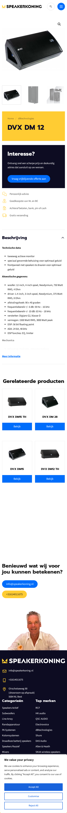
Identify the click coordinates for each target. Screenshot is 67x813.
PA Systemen (8, 730)
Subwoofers (8, 713)
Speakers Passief (10, 746)
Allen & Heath (43, 746)
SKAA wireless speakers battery (48, 754)
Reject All (33, 805)
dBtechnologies (44, 730)
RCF (38, 708)
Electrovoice (42, 724)
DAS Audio (41, 741)
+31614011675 (14, 594)
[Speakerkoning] (22, 6)
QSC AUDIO (42, 719)
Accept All (34, 787)
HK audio (41, 713)
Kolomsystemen (10, 735)
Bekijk (17, 426)
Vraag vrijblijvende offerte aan (29, 179)
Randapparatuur (11, 724)
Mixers (5, 752)
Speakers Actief (10, 708)
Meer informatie (11, 356)
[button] (59, 24)
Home (11, 118)
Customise (33, 796)
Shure (39, 735)
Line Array (7, 719)
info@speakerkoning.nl (20, 584)
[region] (33, 783)
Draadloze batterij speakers (16, 741)
